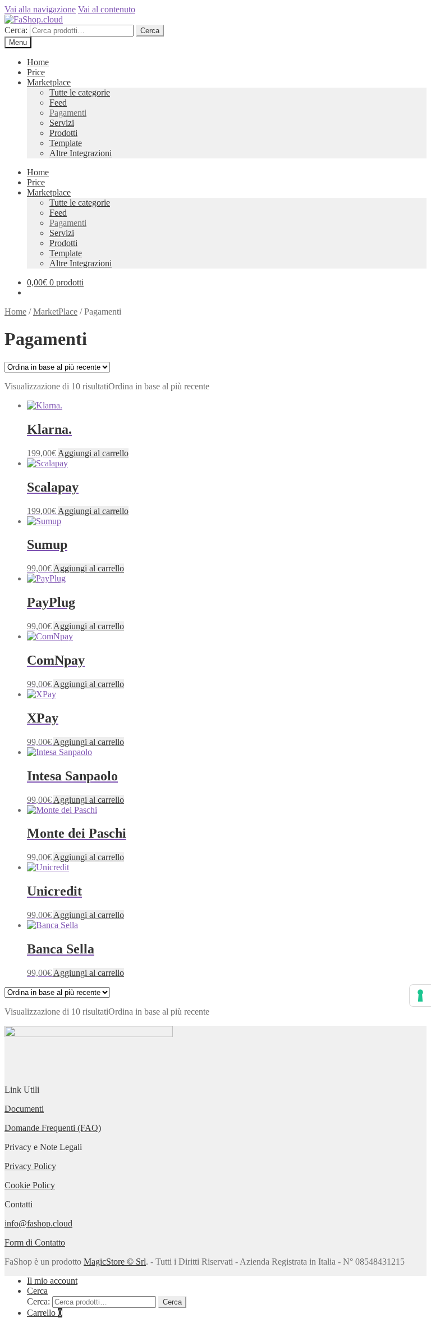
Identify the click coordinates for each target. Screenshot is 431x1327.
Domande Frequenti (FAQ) (52, 1128)
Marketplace (49, 82)
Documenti (24, 1109)
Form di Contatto (34, 1242)
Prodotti (63, 133)
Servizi (61, 123)
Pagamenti (67, 112)
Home (38, 62)
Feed (58, 102)
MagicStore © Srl (115, 1261)
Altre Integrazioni (80, 153)
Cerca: (15, 30)
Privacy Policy (30, 1166)
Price (36, 72)
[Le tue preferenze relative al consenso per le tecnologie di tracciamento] (420, 995)
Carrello (44, 1312)
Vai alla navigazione (40, 9)
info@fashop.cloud (38, 1223)
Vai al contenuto (106, 9)
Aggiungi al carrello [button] (93, 453)
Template (65, 143)
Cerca (149, 30)
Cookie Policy (29, 1185)
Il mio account (52, 1280)
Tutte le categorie (79, 92)
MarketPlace (55, 311)
